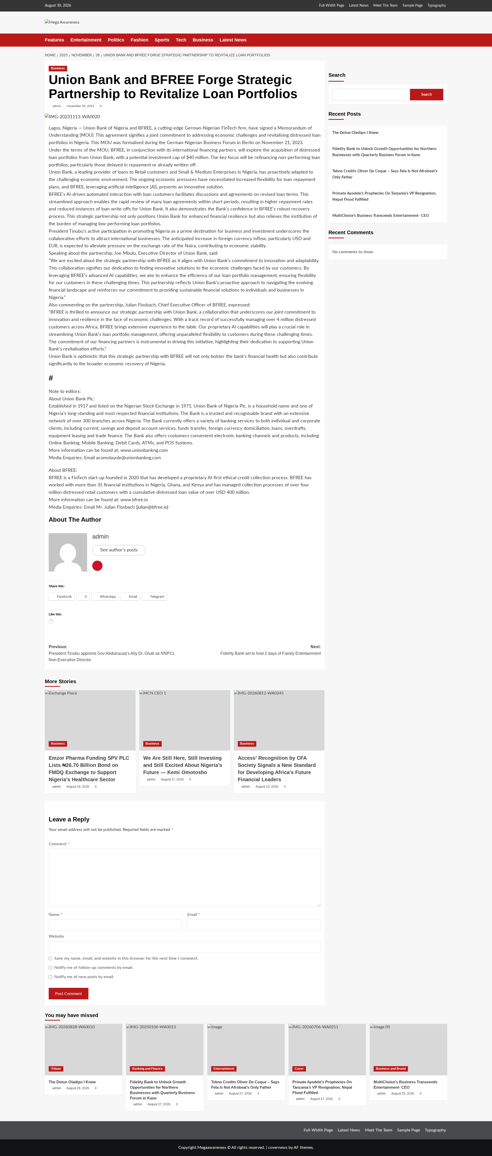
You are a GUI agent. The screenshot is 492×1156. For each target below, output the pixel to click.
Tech (181, 39)
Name (55, 915)
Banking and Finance (147, 1069)
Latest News (358, 5)
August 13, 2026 (266, 786)
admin (57, 106)
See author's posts (119, 550)
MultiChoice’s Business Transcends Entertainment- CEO (380, 216)
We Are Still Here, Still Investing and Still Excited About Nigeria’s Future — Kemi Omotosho (182, 765)
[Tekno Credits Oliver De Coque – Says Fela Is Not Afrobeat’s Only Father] (246, 1049)
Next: (270, 650)
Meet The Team (385, 5)
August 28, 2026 (77, 1088)
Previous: (112, 653)
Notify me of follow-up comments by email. (93, 968)
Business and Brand (391, 1069)
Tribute (56, 1069)
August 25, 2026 (402, 1093)
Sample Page (413, 5)
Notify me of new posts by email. (84, 977)
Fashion (139, 39)
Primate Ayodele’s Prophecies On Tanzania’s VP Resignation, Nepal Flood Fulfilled (384, 196)
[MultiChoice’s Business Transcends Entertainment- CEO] (408, 1049)
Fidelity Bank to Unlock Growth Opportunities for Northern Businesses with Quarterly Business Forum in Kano (384, 152)
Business (203, 39)
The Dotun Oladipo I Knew (355, 133)
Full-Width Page (331, 5)
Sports (162, 39)
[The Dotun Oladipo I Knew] (83, 1049)
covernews (278, 1148)
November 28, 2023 (80, 106)
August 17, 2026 (172, 779)
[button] (444, 40)
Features (54, 39)
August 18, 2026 (77, 786)
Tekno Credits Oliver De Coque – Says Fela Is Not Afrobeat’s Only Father (384, 174)
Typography (436, 5)
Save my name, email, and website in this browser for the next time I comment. (126, 958)
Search (337, 75)
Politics (116, 39)
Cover (299, 1069)
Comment (59, 844)
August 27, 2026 (159, 1104)
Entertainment (85, 39)
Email (193, 915)
